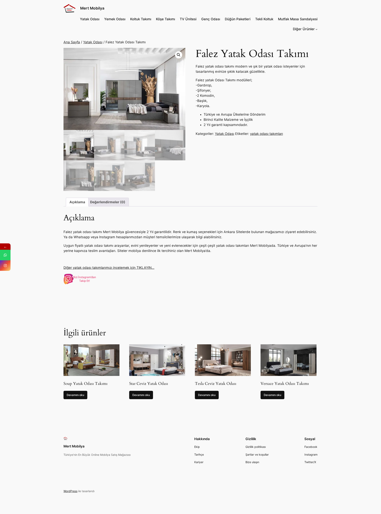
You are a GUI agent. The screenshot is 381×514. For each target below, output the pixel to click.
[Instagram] (5, 265)
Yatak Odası (92, 42)
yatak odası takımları (266, 134)
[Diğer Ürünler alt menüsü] (317, 29)
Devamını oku (75, 395)
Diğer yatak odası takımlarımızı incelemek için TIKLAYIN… (109, 268)
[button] (178, 54)
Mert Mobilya (92, 8)
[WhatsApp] (5, 255)
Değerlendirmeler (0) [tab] (107, 202)
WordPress (70, 491)
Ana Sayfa (72, 42)
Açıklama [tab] (77, 202)
